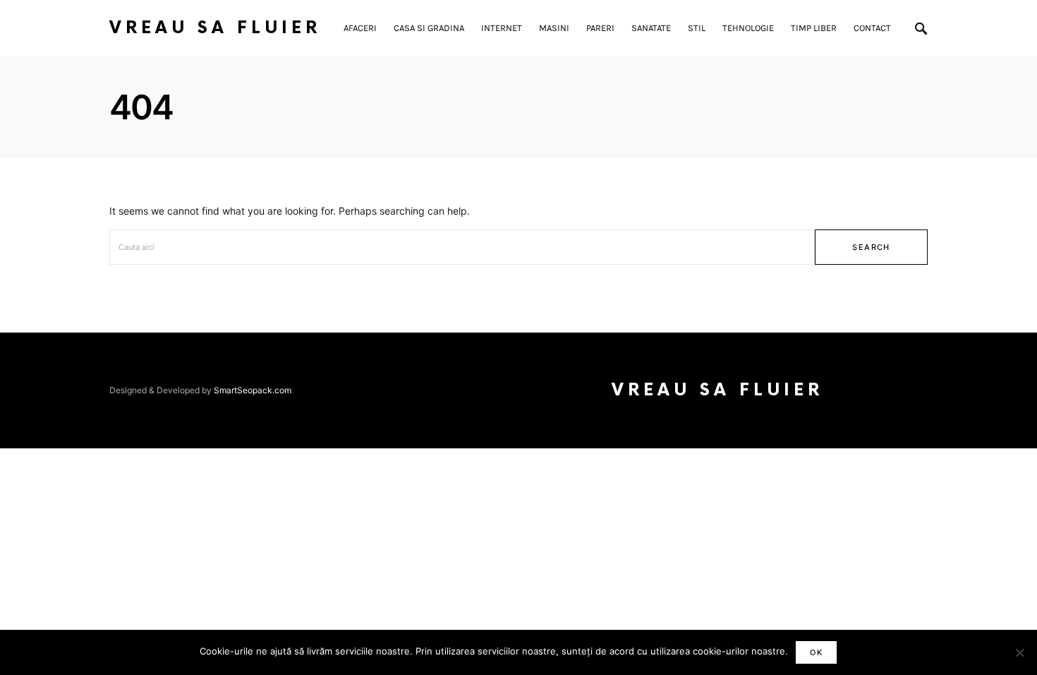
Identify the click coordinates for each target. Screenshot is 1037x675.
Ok (816, 652)
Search (871, 247)
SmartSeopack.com (252, 390)
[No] (1019, 652)
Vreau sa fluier (215, 28)
